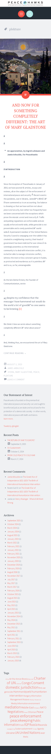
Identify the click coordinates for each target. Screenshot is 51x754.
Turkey (35, 729)
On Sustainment (13, 447)
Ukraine (10, 732)
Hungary (27, 695)
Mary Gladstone (23, 372)
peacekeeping (21, 720)
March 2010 (12, 653)
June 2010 (11, 646)
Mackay (32, 700)
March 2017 (12, 587)
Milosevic (37, 708)
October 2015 (12, 594)
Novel (25, 712)
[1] (20, 308)
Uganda (40, 728)
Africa (7, 679)
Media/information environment (25, 703)
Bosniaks (30, 679)
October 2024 (12, 524)
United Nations (29, 732)
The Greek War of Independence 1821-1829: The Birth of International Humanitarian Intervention (23, 481)
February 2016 (13, 590)
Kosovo (26, 699)
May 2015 (11, 605)
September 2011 (13, 631)
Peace (36, 372)
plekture (8, 375)
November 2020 (13, 557)
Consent (37, 682)
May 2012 (11, 627)
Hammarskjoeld (22, 691)
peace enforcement (25, 716)
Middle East (27, 707)
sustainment (26, 728)
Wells (25, 736)
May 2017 (11, 583)
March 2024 (12, 528)
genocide (8, 691)
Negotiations (16, 712)
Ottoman (32, 712)
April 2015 (11, 609)
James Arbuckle (15, 368)
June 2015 (11, 601)
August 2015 (12, 598)
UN (17, 733)
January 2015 (13, 612)
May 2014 (11, 620)
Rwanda (42, 724)
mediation (13, 707)
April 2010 (11, 649)
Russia (34, 725)
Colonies (18, 684)
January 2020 (13, 561)
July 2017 (11, 579)
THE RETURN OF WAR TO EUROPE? (21, 440)
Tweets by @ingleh (11, 426)
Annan (19, 678)
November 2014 (13, 616)
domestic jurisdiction (22, 687)
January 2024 (13, 531)
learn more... (9, 418)
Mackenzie (38, 700)
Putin (21, 725)
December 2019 (13, 564)
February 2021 (13, 553)
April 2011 (11, 634)
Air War (12, 678)
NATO (43, 707)
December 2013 (13, 623)
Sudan (18, 728)
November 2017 (13, 576)
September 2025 (13, 520)
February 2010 (13, 657)
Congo (26, 683)
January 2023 (13, 539)
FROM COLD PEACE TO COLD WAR (21, 455)
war (43, 732)
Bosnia (25, 678)
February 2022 (13, 546)
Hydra (11, 372)
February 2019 (13, 568)
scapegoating (11, 729)
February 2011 (13, 638)
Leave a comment (16, 379)
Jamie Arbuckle (13, 477)
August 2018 (12, 572)
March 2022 (12, 542)
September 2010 (13, 642)
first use (42, 687)
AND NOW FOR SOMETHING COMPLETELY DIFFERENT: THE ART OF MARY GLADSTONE (25, 116)
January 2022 (13, 550)
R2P (26, 725)
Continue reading (15, 353)
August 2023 (12, 535)
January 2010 (13, 660)
